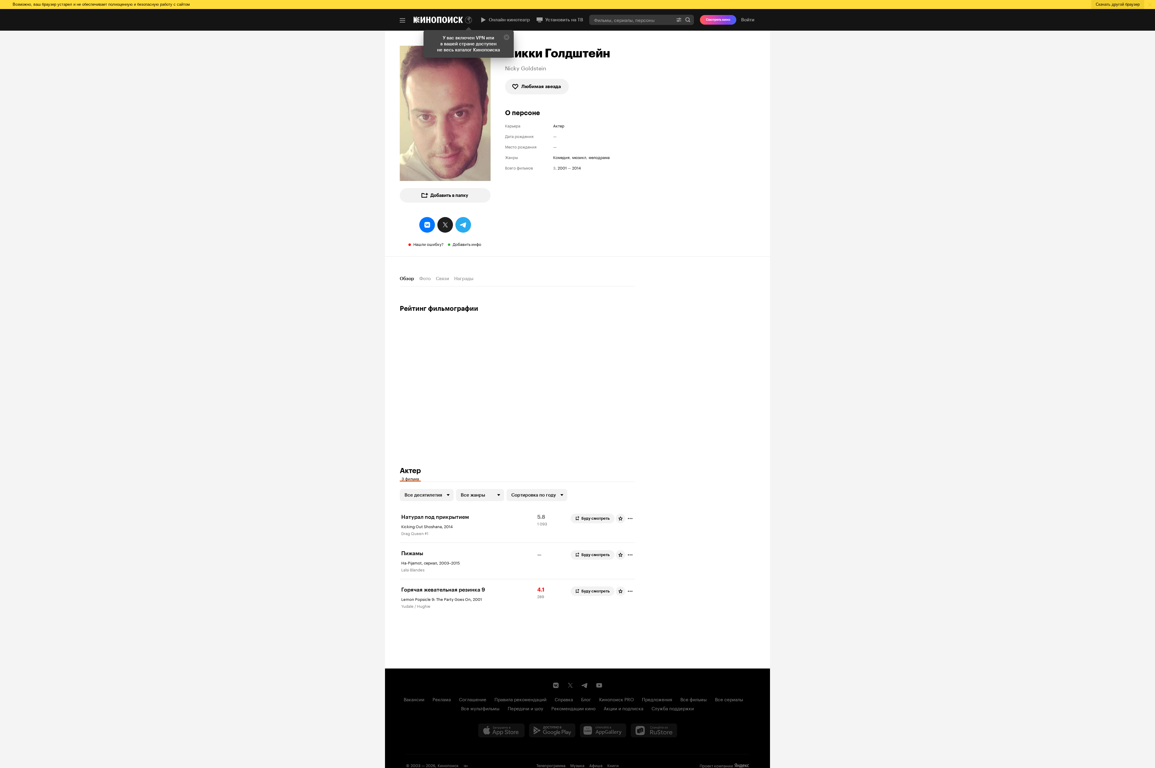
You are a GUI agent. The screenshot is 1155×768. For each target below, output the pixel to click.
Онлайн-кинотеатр (509, 20)
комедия (561, 157)
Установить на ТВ (564, 20)
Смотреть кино (718, 20)
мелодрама (599, 157)
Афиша (595, 765)
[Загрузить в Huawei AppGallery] (603, 730)
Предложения (657, 698)
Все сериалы (729, 698)
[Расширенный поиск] (678, 20)
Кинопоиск (448, 765)
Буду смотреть (595, 518)
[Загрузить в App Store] (501, 730)
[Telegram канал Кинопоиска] (584, 685)
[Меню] (402, 20)
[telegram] (463, 225)
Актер (558, 125)
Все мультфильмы (480, 707)
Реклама (442, 698)
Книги (613, 765)
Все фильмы (693, 698)
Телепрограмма (550, 765)
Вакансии (414, 698)
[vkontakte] (427, 225)
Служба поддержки (672, 707)
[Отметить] (630, 518)
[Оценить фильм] (620, 518)
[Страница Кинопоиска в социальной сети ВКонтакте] (555, 685)
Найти (687, 20)
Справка (564, 698)
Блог (586, 698)
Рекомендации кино (573, 707)
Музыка (577, 765)
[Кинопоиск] (438, 20)
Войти (747, 20)
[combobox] (631, 20)
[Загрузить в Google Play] (552, 730)
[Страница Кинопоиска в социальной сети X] (570, 685)
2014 (576, 167)
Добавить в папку (449, 195)
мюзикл (579, 157)
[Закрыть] (506, 37)
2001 (562, 167)
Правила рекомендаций (520, 698)
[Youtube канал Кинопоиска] (599, 685)
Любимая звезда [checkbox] (541, 86)
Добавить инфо (467, 244)
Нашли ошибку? (428, 244)
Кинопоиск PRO (616, 698)
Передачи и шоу (525, 707)
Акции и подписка (623, 707)
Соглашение (472, 698)
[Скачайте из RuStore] (654, 730)
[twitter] (445, 225)
